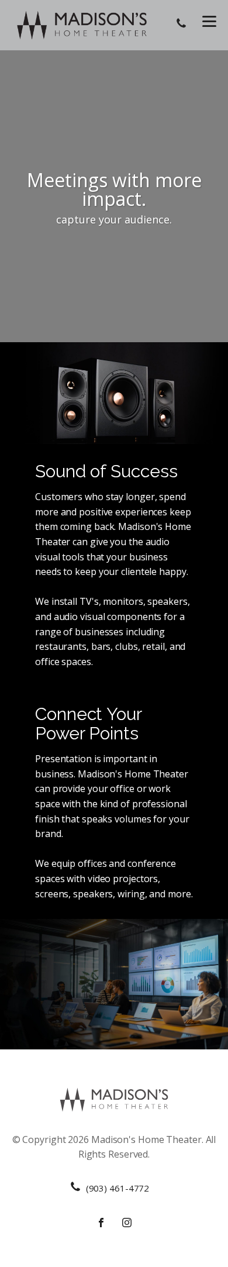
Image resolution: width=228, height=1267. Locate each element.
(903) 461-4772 (118, 1188)
